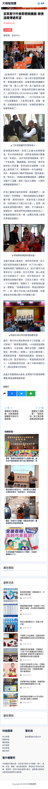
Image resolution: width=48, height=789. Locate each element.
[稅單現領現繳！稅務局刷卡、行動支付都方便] (10, 595)
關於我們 (5, 751)
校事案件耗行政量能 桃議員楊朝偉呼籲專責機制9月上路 (32, 682)
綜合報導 (5, 745)
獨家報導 (5, 742)
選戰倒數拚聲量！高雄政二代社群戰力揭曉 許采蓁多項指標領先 (32, 608)
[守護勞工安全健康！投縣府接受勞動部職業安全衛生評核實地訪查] (10, 640)
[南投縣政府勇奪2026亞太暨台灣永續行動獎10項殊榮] (10, 700)
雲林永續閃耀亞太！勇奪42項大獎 (31, 623)
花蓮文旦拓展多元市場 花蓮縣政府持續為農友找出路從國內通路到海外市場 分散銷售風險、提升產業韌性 (32, 668)
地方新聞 (5, 737)
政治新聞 (5, 748)
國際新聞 (5, 740)
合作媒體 (8, 30)
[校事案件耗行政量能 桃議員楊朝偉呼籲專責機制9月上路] (10, 685)
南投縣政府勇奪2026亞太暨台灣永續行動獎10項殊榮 (32, 697)
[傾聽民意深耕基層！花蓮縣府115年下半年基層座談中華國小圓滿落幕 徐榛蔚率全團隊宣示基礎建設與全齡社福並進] (10, 655)
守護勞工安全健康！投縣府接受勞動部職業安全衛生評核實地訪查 (32, 638)
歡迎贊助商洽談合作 (33, 737)
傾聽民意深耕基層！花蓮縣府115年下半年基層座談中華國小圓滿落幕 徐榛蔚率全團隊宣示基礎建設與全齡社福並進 (32, 653)
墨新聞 (6, 35)
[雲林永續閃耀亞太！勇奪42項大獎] (10, 625)
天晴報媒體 (9, 3)
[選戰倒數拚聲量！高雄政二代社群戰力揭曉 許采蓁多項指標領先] (10, 610)
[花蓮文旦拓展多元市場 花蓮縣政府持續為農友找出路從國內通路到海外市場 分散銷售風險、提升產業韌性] (10, 670)
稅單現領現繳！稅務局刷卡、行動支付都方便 (32, 593)
